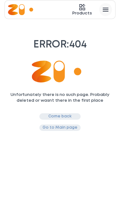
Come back (60, 116)
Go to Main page (60, 127)
